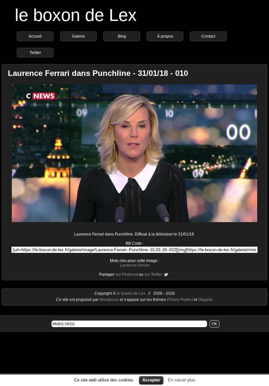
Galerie (78, 36)
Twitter (35, 52)
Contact (208, 36)
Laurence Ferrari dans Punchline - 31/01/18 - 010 (98, 73)
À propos (165, 36)
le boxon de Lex (76, 15)
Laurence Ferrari (135, 265)
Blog (122, 36)
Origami (205, 299)
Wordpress (109, 299)
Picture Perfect (180, 299)
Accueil (35, 36)
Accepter (151, 379)
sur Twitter (153, 274)
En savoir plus (181, 379)
